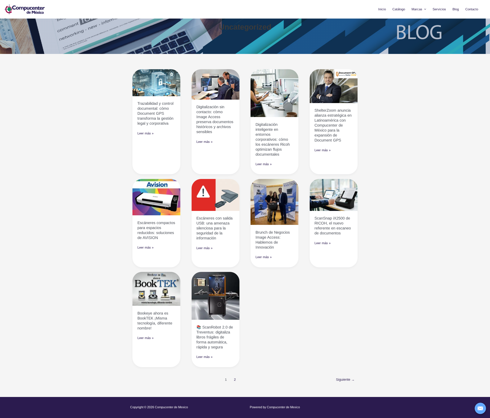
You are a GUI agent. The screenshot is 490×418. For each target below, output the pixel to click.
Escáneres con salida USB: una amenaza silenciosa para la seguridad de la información (214, 228)
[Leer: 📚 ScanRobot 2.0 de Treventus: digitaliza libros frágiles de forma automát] (215, 296)
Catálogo (398, 9)
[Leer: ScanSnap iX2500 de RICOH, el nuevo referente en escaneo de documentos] (334, 195)
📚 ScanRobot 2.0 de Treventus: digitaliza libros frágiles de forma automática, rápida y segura (214, 337)
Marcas (417, 9)
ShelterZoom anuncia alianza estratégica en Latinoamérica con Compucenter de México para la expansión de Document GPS (333, 125)
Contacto (471, 9)
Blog (455, 9)
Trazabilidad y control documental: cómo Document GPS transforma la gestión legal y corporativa (155, 113)
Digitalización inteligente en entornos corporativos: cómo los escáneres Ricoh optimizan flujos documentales (273, 139)
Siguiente (345, 379)
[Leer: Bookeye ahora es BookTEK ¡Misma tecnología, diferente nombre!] (156, 288)
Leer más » (145, 133)
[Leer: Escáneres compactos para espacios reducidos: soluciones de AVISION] (156, 197)
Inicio (382, 9)
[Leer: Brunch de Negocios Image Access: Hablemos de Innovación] (274, 202)
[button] (424, 9)
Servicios (439, 9)
